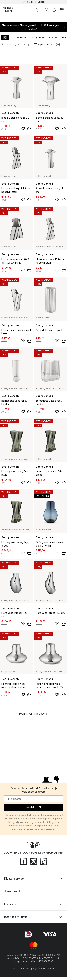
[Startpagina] (9, 9)
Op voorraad (19, 37)
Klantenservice (14, 878)
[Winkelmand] (54, 10)
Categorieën (37, 37)
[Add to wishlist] (23, 128)
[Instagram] (33, 861)
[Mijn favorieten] (46, 10)
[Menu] (62, 10)
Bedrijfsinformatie (16, 917)
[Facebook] (24, 861)
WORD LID (48, 4)
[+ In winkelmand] (29, 128)
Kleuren (53, 37)
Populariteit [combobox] (43, 44)
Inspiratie (10, 904)
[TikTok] (43, 861)
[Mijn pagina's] (37, 10)
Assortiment (12, 891)
